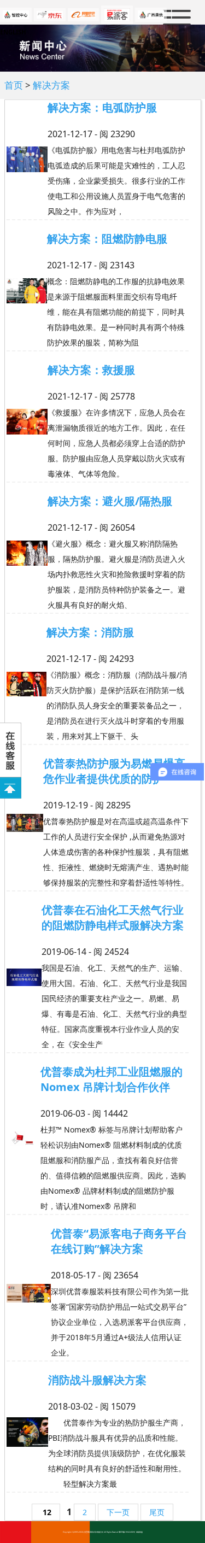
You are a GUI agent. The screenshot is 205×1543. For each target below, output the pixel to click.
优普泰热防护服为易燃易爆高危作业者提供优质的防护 (114, 771)
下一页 (118, 1512)
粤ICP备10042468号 (127, 1532)
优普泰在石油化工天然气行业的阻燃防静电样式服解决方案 (113, 917)
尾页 (157, 1512)
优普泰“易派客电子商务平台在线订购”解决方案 (119, 1241)
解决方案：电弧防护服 (102, 107)
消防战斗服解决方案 (97, 1379)
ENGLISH (13, 32)
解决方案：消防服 (90, 632)
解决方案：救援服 (91, 369)
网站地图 (139, 1532)
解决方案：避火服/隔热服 (110, 501)
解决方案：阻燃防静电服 (107, 238)
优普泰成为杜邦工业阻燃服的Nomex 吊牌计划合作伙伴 (111, 1079)
